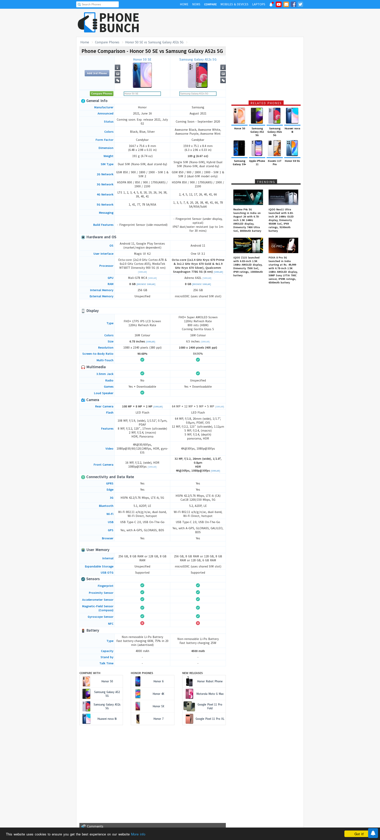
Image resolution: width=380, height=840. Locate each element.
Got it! (359, 833)
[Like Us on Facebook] (293, 5)
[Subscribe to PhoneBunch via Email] (286, 5)
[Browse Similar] (146, 284)
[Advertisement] (232, 23)
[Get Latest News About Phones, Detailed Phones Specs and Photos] (87, 22)
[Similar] (142, 272)
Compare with (89, 673)
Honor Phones (142, 673)
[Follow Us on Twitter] (300, 5)
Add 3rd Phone (97, 73)
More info (138, 833)
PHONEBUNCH (119, 22)
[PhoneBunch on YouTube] (278, 5)
